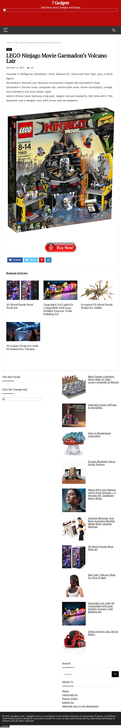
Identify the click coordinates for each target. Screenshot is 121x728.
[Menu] (6, 30)
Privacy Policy (70, 698)
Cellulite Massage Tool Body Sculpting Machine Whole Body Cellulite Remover (101, 522)
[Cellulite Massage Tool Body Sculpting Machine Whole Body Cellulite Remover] (74, 528)
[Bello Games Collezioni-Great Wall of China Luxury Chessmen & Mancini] (74, 387)
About (65, 691)
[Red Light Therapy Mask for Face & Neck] (74, 585)
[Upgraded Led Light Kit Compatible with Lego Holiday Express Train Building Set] (74, 614)
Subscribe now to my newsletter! (80, 706)
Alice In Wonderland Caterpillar (99, 435)
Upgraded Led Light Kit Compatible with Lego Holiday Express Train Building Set (58, 309)
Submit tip (68, 702)
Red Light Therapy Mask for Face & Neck (101, 576)
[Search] (114, 30)
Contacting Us (70, 695)
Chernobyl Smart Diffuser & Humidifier (102, 406)
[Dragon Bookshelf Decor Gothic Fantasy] (74, 472)
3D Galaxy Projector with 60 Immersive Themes (22, 347)
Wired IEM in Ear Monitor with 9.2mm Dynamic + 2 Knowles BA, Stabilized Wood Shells (102, 494)
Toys (16, 43)
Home (8, 43)
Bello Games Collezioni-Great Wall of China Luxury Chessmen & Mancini (103, 379)
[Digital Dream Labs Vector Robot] (74, 642)
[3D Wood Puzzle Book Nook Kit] (74, 557)
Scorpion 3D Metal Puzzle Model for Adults (97, 306)
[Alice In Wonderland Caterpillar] (74, 443)
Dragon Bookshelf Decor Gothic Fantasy (101, 463)
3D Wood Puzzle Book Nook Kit (19, 306)
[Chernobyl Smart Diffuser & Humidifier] (74, 415)
